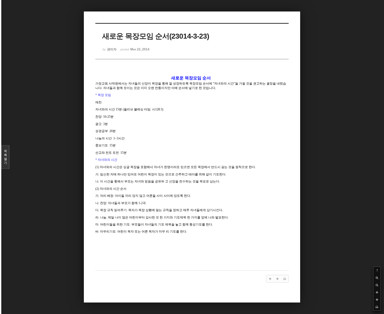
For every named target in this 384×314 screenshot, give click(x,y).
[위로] (377, 292)
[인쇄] (377, 307)
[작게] (377, 285)
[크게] (377, 277)
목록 (5, 157)
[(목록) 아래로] (377, 299)
